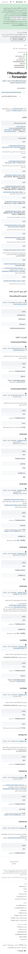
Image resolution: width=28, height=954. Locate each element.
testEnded (8, 175)
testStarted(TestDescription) (14, 268)
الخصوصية (24, 947)
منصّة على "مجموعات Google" (20, 915)
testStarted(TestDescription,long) (15, 505)
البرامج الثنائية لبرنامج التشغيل (21, 899)
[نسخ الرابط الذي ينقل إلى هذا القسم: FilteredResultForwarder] (7, 296)
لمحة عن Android (23, 945)
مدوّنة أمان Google (23, 913)
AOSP (25, 45)
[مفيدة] (16, 48)
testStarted (7, 264)
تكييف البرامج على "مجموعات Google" (18, 920)
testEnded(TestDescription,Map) (13, 192)
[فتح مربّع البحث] (14, 2)
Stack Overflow (23, 937)
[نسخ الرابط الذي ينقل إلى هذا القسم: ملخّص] (20, 117)
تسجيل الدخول (5, 2)
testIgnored (7, 250)
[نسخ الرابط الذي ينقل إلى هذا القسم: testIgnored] (16, 735)
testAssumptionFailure (15, 145)
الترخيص (4, 945)
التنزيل (25, 891)
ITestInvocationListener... (15, 130)
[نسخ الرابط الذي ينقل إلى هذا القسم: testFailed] (18, 640)
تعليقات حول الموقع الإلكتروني (13, 947)
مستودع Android (23, 886)
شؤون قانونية (10, 945)
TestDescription (17, 110)
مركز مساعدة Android (22, 927)
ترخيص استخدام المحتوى (13, 871)
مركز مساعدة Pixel (23, 929)
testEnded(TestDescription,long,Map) (13, 271)
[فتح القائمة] (24, 2)
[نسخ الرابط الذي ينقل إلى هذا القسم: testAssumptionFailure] (9, 342)
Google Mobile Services (21, 934)
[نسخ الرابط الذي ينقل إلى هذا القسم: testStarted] (17, 771)
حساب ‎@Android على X (21, 905)
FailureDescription (20, 147)
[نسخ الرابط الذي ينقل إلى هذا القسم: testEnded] (17, 434)
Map (18, 540)
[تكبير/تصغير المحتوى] (18, 52)
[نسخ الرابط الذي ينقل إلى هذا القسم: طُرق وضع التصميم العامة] (7, 291)
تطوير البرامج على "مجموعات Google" (19, 918)
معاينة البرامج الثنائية (23, 894)
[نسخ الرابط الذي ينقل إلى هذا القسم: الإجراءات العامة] (14, 337)
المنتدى (16, 945)
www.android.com (22, 932)
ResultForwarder (21, 82)
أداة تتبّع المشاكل (23, 939)
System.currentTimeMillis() (12, 531)
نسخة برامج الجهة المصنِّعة (22, 896)
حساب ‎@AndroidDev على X (20, 908)
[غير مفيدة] (14, 48)
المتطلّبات (25, 889)
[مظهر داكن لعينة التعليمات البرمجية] (26, 301)
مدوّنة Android (23, 910)
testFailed (8, 225)
